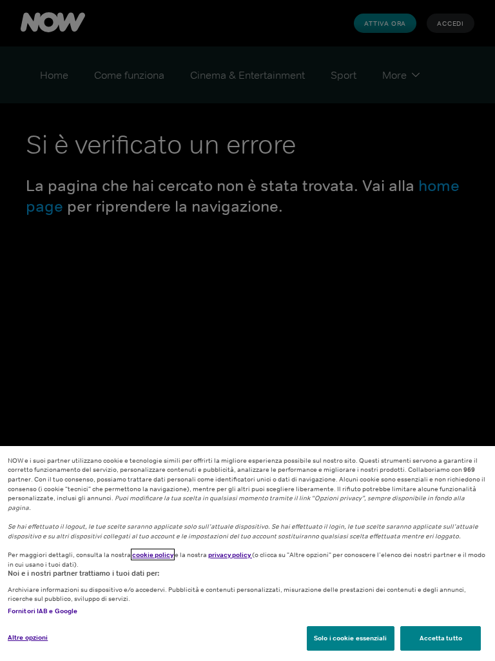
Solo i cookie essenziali (350, 637)
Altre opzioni (28, 637)
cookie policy (152, 554)
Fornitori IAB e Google (42, 610)
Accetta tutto (441, 637)
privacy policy (230, 554)
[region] (247, 553)
